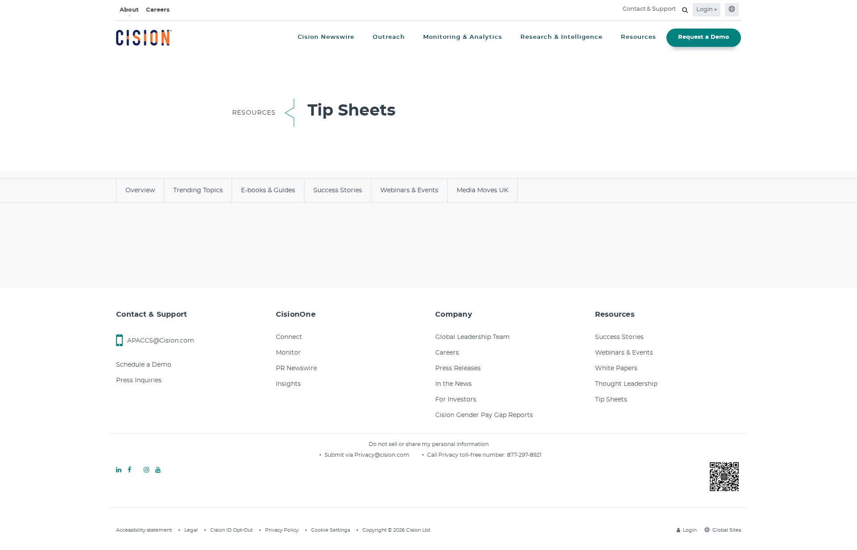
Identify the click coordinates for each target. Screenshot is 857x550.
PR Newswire (296, 368)
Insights (288, 384)
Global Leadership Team (472, 337)
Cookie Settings (330, 530)
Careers (158, 10)
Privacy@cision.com (381, 455)
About (129, 10)
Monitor (288, 353)
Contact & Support (649, 9)
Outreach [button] (389, 37)
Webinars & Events (624, 353)
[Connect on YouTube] (158, 470)
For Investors (455, 400)
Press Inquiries (139, 380)
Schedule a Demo (143, 365)
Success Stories (619, 337)
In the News (453, 384)
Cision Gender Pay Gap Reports (484, 415)
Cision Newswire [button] (326, 37)
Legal (191, 530)
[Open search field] (685, 10)
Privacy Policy (282, 530)
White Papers (616, 368)
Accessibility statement (144, 530)
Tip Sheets (611, 400)
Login (705, 9)
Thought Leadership (626, 384)
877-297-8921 (524, 455)
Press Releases (458, 368)
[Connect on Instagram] (146, 470)
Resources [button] (638, 37)
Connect (289, 337)
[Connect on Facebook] (129, 470)
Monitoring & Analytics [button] (462, 37)
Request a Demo (703, 37)
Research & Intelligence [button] (561, 37)
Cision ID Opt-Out (231, 530)
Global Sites (726, 530)
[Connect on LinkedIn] (118, 470)
